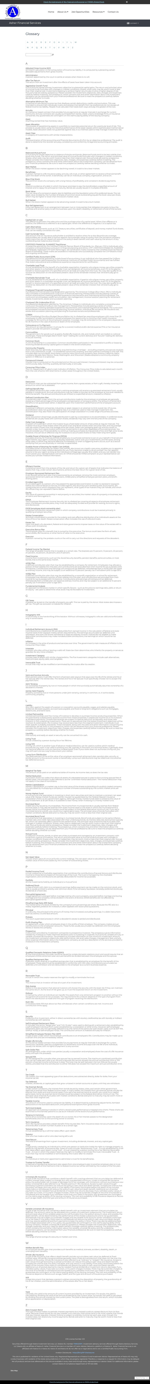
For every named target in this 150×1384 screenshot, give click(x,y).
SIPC (81, 1344)
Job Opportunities (80, 12)
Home (51, 12)
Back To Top (140, 1378)
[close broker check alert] (127, 2)
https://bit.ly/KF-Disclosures (83, 1353)
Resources (98, 12)
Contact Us (113, 12)
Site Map (14, 1371)
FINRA (76, 1344)
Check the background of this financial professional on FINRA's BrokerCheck (73, 2)
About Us (62, 12)
